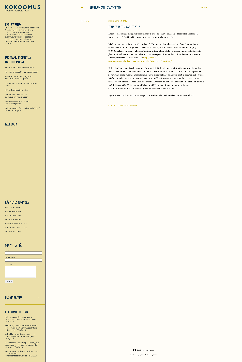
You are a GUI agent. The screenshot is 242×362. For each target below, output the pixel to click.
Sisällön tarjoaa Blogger (145, 350)
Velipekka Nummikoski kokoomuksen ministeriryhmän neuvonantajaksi (21, 335)
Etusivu (94, 7)
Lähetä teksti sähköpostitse (127, 105)
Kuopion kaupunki (13, 231)
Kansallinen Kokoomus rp (16, 227)
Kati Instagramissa (13, 215)
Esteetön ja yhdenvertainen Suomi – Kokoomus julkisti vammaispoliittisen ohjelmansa (21, 327)
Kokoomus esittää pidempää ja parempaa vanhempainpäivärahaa (20, 318)
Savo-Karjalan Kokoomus (16, 223)
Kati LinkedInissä (12, 207)
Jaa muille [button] (85, 21)
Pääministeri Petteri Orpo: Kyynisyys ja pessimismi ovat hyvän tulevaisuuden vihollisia (22, 345)
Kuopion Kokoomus (13, 219)
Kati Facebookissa (13, 211)
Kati (102, 7)
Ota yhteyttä (114, 7)
